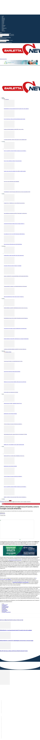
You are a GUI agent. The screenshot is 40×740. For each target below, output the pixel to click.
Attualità (3, 98)
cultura (3, 193)
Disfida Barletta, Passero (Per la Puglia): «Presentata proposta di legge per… (16, 318)
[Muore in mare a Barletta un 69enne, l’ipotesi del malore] (9, 158)
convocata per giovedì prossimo (14, 560)
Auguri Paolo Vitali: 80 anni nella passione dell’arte (12, 371)
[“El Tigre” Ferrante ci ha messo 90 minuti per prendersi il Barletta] (9, 474)
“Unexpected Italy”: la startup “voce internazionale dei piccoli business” (15, 286)
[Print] (24, 517)
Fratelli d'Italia (4, 609)
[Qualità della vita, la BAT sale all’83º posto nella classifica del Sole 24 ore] (9, 253)
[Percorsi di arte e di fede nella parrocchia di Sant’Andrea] (9, 242)
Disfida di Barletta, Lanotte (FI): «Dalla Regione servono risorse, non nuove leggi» (16, 640)
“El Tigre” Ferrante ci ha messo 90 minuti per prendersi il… (13, 476)
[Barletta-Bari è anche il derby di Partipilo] (9, 411)
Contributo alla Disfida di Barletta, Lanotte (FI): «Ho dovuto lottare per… (15, 349)
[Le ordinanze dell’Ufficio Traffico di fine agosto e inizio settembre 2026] (9, 137)
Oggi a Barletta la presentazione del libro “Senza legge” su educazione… (15, 213)
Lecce (3, 24)
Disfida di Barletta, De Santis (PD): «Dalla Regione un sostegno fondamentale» (16, 338)
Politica (3, 298)
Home (3, 97)
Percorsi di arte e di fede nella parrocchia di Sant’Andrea (13, 244)
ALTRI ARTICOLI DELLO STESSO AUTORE (15, 619)
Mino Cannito (4, 611)
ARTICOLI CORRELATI (4, 619)
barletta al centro (5, 604)
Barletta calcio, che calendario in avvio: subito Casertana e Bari (14, 444)
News (3, 501)
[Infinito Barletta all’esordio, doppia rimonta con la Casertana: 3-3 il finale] (9, 432)
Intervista (7, 99)
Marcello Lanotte (5, 610)
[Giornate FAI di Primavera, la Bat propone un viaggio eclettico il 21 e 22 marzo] (9, 221)
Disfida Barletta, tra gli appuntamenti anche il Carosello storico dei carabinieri (16, 108)
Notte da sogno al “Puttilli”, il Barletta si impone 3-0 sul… (13, 403)
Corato (3, 22)
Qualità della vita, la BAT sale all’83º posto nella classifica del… (14, 255)
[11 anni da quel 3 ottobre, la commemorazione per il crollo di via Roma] (9, 359)
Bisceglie (3, 19)
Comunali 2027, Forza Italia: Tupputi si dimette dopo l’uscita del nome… (15, 328)
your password (11, 35)
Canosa (3, 21)
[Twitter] (13, 517)
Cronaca (3, 141)
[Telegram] (27, 517)
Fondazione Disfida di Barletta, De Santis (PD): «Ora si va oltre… (14, 129)
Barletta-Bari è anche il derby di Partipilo (10, 413)
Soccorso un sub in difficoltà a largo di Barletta (11, 181)
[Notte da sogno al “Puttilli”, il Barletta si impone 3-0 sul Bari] (9, 401)
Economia (3, 246)
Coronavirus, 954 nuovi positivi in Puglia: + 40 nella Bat (12, 265)
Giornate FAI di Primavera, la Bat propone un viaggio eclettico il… (14, 223)
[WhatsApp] (17, 517)
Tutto (5, 99)
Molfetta (3, 26)
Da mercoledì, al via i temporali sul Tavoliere (11, 392)
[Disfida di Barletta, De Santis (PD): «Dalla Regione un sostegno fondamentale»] (9, 336)
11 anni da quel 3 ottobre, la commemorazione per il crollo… (13, 361)
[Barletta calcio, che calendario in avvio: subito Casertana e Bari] (9, 442)
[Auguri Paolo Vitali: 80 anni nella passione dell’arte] (9, 369)
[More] (31, 517)
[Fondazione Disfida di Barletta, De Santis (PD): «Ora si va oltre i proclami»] (9, 127)
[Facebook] (10, 517)
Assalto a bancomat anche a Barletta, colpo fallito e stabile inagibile (15, 171)
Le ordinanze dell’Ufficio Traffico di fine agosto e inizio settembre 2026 (15, 139)
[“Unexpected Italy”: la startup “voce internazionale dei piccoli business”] (9, 284)
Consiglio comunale (5, 606)
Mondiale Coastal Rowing (6, 612)
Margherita (3, 25)
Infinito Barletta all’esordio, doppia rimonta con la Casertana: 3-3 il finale (15, 434)
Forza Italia (4, 608)
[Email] (20, 517)
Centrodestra (4, 605)
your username (11, 34)
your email (10, 40)
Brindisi (3, 20)
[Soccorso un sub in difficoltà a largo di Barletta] (9, 179)
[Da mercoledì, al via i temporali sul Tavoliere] (9, 390)
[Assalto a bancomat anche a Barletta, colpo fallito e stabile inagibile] (9, 169)
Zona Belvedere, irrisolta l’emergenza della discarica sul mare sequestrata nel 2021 (17, 191)
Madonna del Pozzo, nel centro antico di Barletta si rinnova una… (14, 455)
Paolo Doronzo (2, 513)
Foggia (3, 23)
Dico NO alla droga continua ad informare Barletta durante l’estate (14, 650)
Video (3, 446)
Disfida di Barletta (5, 607)
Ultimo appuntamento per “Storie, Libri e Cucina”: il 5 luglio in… (14, 296)
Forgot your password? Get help (5, 37)
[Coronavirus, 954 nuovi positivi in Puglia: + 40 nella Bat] (9, 263)
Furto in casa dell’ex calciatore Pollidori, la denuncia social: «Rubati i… (15, 150)
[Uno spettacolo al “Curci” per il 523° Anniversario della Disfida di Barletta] (9, 231)
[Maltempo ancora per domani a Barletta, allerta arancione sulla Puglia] (9, 379)
